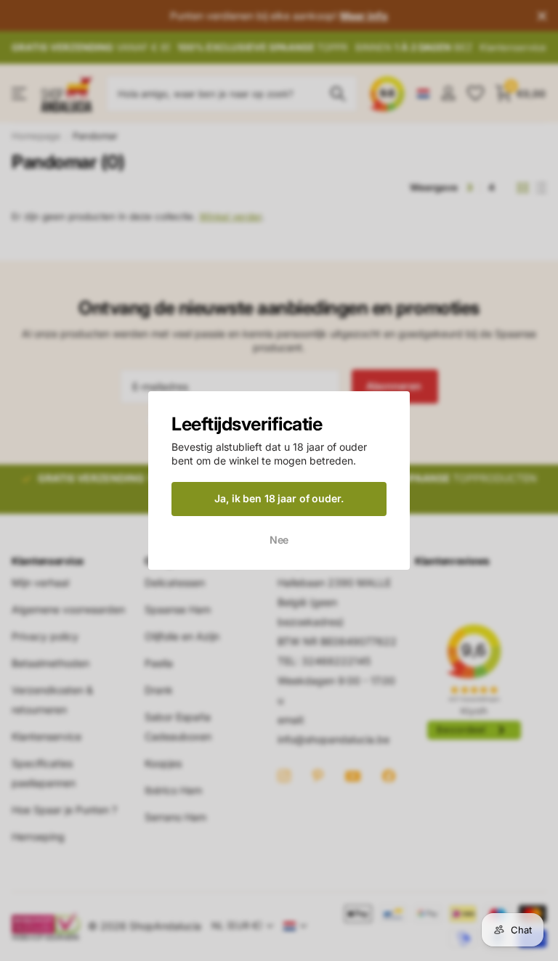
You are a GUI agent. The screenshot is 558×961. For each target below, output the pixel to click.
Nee (279, 539)
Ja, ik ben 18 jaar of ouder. (278, 498)
